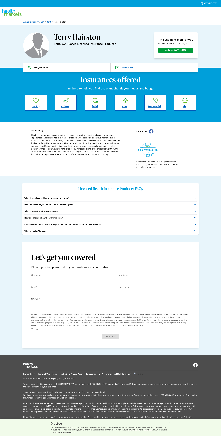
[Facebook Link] (195, 365)
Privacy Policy (29, 374)
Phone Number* (125, 287)
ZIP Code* (35, 299)
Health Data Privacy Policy (71, 374)
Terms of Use (44, 374)
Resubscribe (91, 374)
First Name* (36, 275)
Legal (54, 374)
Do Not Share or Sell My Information (115, 374)
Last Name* (123, 275)
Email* (34, 287)
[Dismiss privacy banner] (169, 422)
